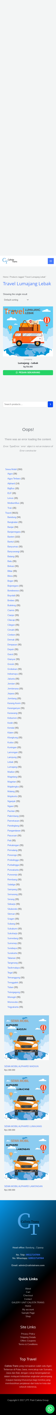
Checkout (28, 1295)
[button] (50, 1409)
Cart (28, 1292)
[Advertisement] (28, 128)
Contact (28, 1299)
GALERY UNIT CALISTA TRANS (28, 1302)
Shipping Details (28, 1337)
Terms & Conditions (28, 1344)
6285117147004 (36, 1258)
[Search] (50, 404)
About (28, 1288)
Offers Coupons (28, 1341)
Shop (28, 1316)
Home (5, 277)
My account (28, 1309)
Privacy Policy (28, 1334)
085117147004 (33, 1255)
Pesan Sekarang (29, 372)
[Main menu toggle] (51, 261)
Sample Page (28, 1313)
